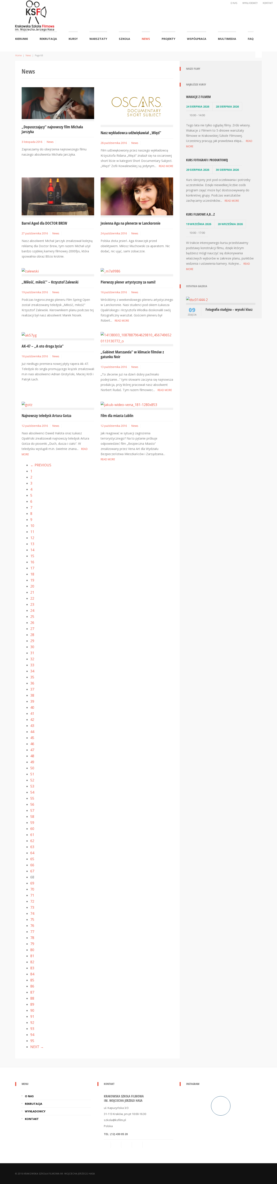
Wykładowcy (250, 3)
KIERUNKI (21, 39)
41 (32, 713)
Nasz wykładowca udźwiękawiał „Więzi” (131, 132)
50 (32, 768)
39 (32, 701)
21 (32, 592)
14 (32, 550)
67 (32, 871)
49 (32, 762)
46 (32, 743)
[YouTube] (148, 1145)
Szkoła (124, 39)
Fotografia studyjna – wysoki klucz (229, 309)
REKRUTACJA (48, 39)
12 (32, 537)
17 (32, 568)
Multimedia (227, 39)
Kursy (73, 39)
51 (32, 774)
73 (32, 907)
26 (32, 622)
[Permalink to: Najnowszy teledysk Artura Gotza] (27, 404)
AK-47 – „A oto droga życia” (43, 346)
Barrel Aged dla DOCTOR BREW (44, 223)
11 (32, 531)
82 (32, 962)
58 (32, 816)
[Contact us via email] (107, 1145)
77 (32, 931)
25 (32, 616)
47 (32, 749)
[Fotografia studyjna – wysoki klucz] (197, 299)
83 (32, 968)
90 (32, 1010)
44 (32, 731)
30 (32, 646)
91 (32, 1016)
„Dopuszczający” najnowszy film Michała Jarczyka (52, 129)
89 (32, 1004)
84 (32, 974)
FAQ (251, 39)
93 (32, 1028)
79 (32, 943)
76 (32, 925)
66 (32, 865)
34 (32, 671)
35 (32, 677)
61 (32, 834)
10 (32, 525)
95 (32, 1040)
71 (32, 895)
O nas (234, 3)
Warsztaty (98, 39)
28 (32, 634)
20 (32, 586)
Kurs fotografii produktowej (207, 160)
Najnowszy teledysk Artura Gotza (46, 415)
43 (32, 725)
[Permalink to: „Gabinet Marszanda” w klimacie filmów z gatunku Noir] (137, 337)
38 (32, 695)
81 (32, 956)
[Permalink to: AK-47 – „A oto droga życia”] (29, 335)
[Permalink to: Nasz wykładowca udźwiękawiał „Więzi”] (137, 105)
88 (32, 998)
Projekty (168, 39)
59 (32, 822)
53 (32, 786)
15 (32, 556)
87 (32, 992)
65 (32, 859)
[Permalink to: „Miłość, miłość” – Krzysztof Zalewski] (30, 270)
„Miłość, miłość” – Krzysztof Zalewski (50, 282)
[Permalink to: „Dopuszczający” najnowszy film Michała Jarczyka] (58, 102)
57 (32, 810)
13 (32, 543)
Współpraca (196, 39)
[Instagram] (137, 1145)
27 (32, 628)
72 (32, 901)
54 (32, 792)
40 (32, 707)
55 (32, 798)
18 (32, 574)
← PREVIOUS (40, 465)
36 (32, 683)
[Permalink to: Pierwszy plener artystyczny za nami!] (110, 270)
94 (32, 1034)
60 (32, 828)
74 (32, 913)
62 (32, 840)
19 (32, 580)
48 (32, 756)
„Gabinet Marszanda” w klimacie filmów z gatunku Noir (132, 354)
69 (32, 883)
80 (32, 949)
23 (32, 604)
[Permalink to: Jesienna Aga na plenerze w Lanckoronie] (137, 196)
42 (32, 719)
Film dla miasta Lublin (117, 415)
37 (32, 689)
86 (32, 986)
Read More (166, 166)
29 (32, 640)
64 (32, 853)
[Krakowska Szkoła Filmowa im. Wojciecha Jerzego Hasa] (34, 15)
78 (32, 937)
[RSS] (116, 1145)
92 (32, 1022)
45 (32, 737)
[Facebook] (127, 1145)
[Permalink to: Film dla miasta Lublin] (129, 404)
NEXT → (37, 1046)
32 (32, 659)
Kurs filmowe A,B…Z (200, 214)
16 (32, 562)
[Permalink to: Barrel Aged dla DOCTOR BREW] (58, 196)
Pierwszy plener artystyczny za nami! (128, 282)
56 (32, 804)
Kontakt (268, 3)
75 (32, 919)
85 (32, 980)
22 (32, 598)
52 (32, 780)
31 (32, 653)
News (146, 39)
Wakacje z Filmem (198, 97)
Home (18, 55)
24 (32, 610)
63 (32, 846)
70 (32, 889)
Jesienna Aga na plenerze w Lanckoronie (130, 223)
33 (32, 665)
